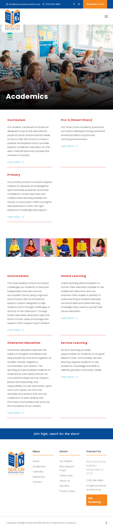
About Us (64, 480)
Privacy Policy (67, 491)
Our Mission (66, 461)
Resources (39, 476)
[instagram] (79, 4)
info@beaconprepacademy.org (24, 4)
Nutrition (64, 486)
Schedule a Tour (95, 4)
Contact (37, 482)
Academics (39, 466)
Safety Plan (66, 475)
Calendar (38, 471)
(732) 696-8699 (52, 4)
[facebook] (73, 4)
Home (36, 461)
